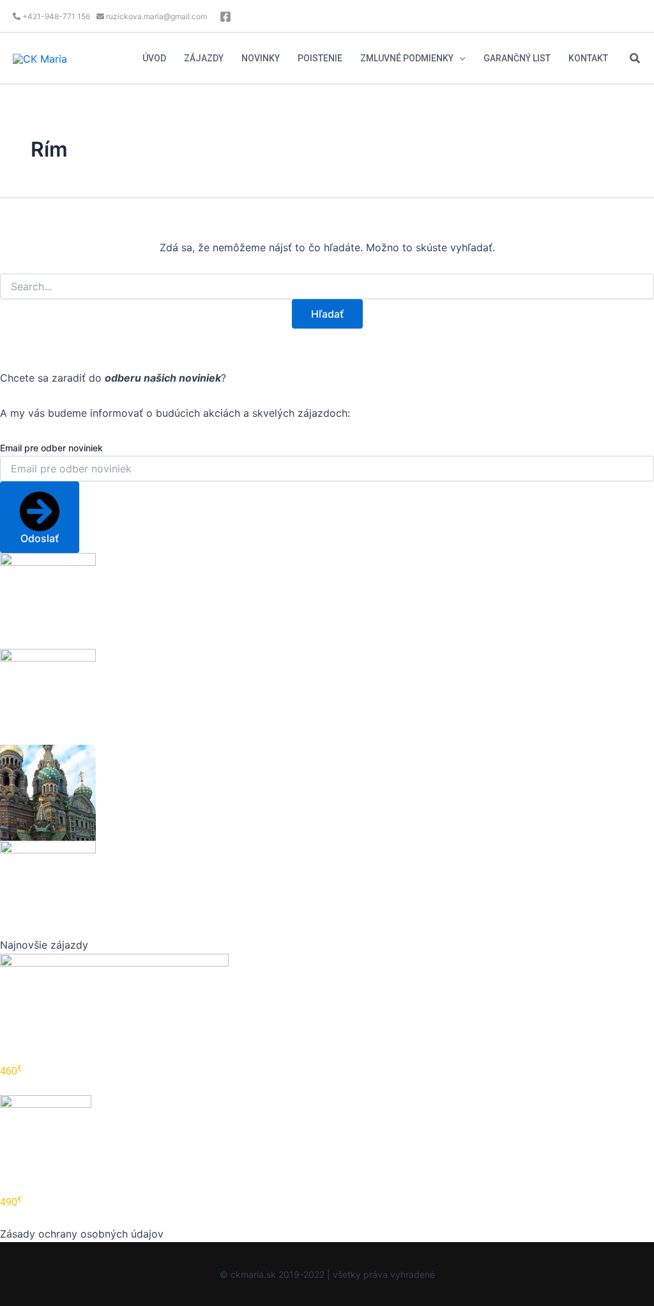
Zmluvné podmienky (406, 58)
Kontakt (588, 58)
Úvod (154, 58)
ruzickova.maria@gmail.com (155, 16)
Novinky (260, 58)
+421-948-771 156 (55, 16)
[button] (459, 58)
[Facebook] (225, 16)
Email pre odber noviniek (51, 447)
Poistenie (320, 58)
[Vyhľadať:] (327, 286)
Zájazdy (204, 58)
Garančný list (517, 58)
